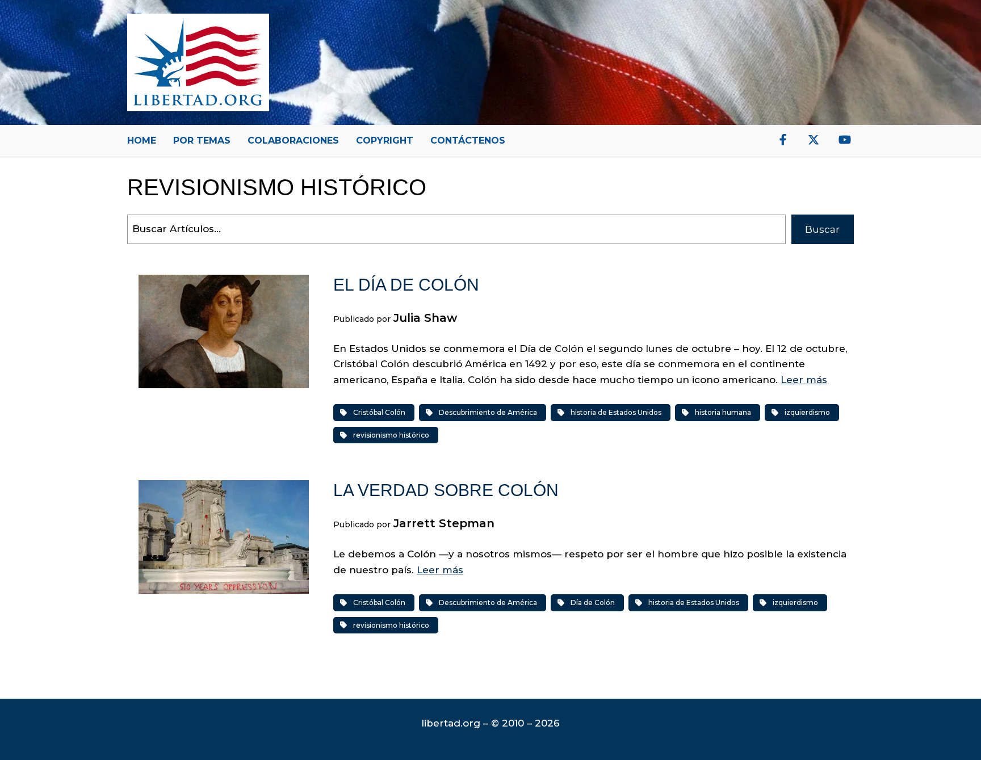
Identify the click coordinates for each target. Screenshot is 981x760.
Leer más (804, 379)
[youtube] (845, 140)
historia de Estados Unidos (616, 412)
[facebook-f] (782, 139)
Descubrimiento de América (488, 412)
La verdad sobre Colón (446, 490)
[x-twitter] (813, 139)
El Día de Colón (406, 284)
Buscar (822, 229)
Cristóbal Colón (379, 412)
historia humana (723, 412)
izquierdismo (807, 412)
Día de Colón (593, 602)
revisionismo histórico (391, 435)
